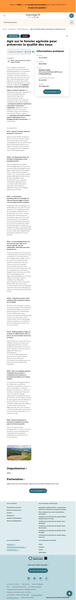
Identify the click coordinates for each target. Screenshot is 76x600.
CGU (8, 587)
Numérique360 (36, 595)
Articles (9, 513)
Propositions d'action (14, 507)
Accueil (5, 29)
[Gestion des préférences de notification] (69, 593)
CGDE (41, 550)
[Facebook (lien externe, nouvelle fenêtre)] (35, 578)
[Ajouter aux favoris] (67, 36)
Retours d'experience (14, 510)
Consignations (12, 550)
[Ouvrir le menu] (4, 15)
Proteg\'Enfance (13, 597)
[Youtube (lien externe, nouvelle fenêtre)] (41, 578)
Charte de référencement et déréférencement (21, 589)
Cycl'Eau (41, 547)
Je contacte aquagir (35, 587)
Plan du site (26, 584)
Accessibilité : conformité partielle (18, 595)
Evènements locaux (22, 29)
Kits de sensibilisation (14, 521)
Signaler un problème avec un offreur (19, 592)
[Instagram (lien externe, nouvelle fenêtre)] (47, 578)
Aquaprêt (11, 544)
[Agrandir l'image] (19, 452)
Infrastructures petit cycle (16, 547)
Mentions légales (37, 584)
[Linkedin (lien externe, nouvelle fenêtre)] (29, 578)
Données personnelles (19, 587)
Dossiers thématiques (14, 518)
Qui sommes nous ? (13, 584)
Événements (12, 29)
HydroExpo (42, 552)
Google (28, 52)
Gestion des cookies (27, 597)
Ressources (10, 515)
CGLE (40, 544)
